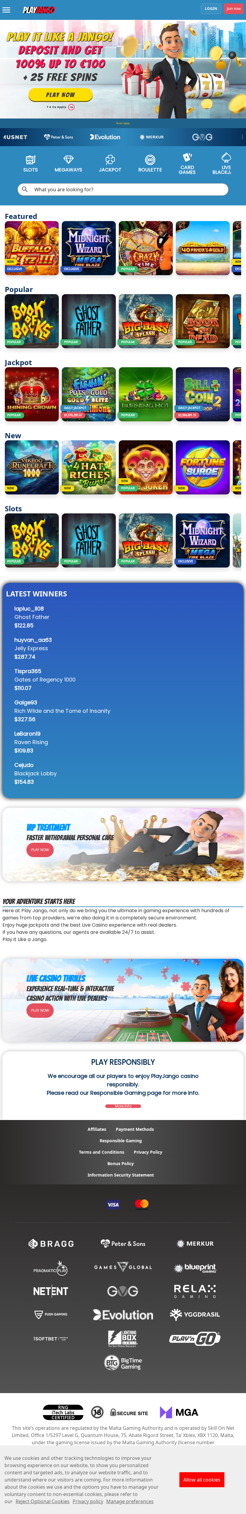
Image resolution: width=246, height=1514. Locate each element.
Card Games (187, 170)
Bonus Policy (120, 1164)
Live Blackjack (226, 170)
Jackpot (110, 169)
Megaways (68, 169)
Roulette (150, 169)
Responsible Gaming (121, 1141)
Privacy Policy (148, 1152)
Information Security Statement (121, 1175)
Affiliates (97, 1129)
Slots (30, 169)
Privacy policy (88, 1501)
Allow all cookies (201, 1479)
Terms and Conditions (101, 1152)
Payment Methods (135, 1129)
